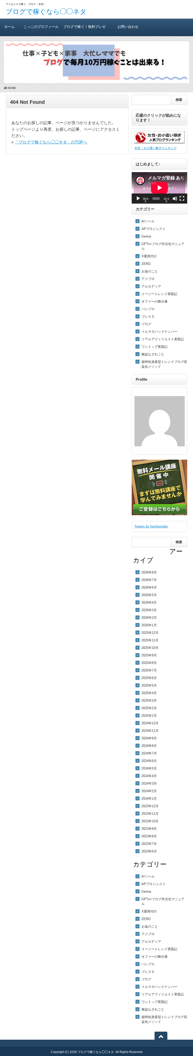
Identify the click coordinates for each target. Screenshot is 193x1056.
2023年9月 (149, 829)
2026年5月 (149, 595)
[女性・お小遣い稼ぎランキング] (159, 142)
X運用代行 (149, 256)
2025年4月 (149, 693)
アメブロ (148, 279)
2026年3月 (149, 610)
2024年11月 (150, 731)
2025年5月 (149, 685)
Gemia (146, 236)
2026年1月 (149, 625)
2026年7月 (149, 580)
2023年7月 (149, 844)
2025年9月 (149, 655)
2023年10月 (150, 821)
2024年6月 (149, 761)
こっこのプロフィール (41, 27)
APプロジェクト (153, 229)
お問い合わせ (127, 27)
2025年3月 (149, 700)
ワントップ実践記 (154, 347)
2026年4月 (149, 602)
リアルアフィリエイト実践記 (162, 339)
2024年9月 (149, 738)
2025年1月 (149, 715)
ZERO (146, 264)
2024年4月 (149, 776)
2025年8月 (149, 663)
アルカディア (151, 286)
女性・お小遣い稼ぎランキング (155, 148)
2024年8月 (149, 746)
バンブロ (148, 309)
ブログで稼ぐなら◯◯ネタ (46, 11)
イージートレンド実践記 (159, 294)
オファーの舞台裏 (154, 301)
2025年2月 (149, 708)
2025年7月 (149, 670)
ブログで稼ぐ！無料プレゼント (84, 30)
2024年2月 (149, 791)
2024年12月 (150, 723)
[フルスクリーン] (181, 198)
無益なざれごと (152, 354)
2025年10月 (150, 648)
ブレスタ (148, 316)
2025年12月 (150, 633)
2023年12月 (150, 806)
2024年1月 (149, 798)
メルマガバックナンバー (159, 331)
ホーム (9, 27)
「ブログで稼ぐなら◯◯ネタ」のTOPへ (51, 142)
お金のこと (149, 271)
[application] (159, 187)
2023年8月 (149, 836)
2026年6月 (149, 587)
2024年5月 (149, 768)
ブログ (146, 324)
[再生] (138, 198)
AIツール (148, 221)
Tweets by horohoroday (151, 526)
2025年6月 (149, 678)
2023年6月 (149, 851)
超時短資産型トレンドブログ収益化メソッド (164, 364)
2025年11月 (150, 640)
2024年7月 (149, 753)
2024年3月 (149, 783)
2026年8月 (149, 572)
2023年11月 (150, 813)
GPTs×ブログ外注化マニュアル (162, 246)
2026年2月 (149, 617)
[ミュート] (174, 198)
